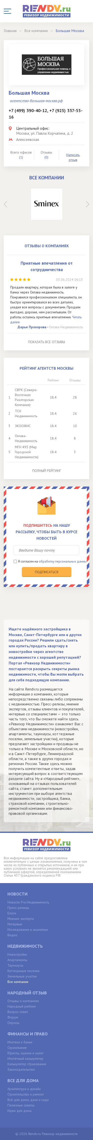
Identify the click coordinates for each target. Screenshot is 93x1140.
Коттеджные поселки (23, 971)
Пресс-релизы (18, 907)
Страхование (17, 1047)
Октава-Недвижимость (66, 327)
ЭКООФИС (23, 426)
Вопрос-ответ (17, 1012)
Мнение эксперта (20, 918)
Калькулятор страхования (26, 1064)
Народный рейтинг (21, 1006)
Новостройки (17, 954)
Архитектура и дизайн (24, 1089)
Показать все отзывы (46, 342)
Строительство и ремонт (25, 1094)
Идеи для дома (19, 1110)
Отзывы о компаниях (23, 1001)
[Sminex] (47, 204)
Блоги (11, 913)
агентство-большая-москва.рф (36, 100)
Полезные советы (20, 1105)
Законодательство (21, 1069)
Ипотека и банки (19, 1042)
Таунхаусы (15, 965)
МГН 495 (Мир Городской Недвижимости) (26, 452)
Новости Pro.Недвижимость (28, 902)
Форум (12, 1017)
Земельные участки (22, 976)
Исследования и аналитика (27, 929)
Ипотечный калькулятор (25, 1058)
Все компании (17, 981)
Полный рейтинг (46, 470)
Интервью (14, 924)
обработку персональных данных (63, 561)
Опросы (13, 1022)
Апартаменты (17, 960)
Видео (12, 935)
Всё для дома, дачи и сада (28, 1100)
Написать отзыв (73, 157)
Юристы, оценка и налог (25, 1053)
